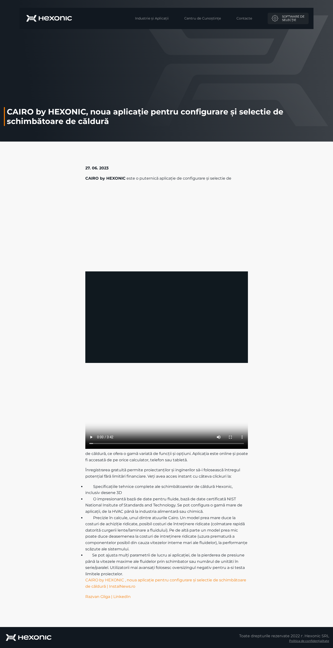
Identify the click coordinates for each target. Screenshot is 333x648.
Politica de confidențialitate (309, 641)
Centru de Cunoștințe (202, 18)
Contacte (244, 18)
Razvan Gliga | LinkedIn (108, 596)
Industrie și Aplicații (152, 18)
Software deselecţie (293, 18)
